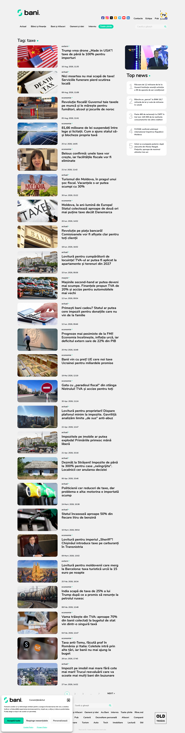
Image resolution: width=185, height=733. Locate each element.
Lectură (131, 722)
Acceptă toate (13, 720)
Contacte (138, 18)
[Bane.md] (53, 12)
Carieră (87, 717)
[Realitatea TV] (164, 15)
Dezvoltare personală (106, 717)
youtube (124, 18)
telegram (119, 18)
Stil (141, 722)
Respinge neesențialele (37, 720)
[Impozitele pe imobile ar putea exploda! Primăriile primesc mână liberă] (37, 442)
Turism (85, 722)
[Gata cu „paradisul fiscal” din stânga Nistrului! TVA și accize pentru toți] (37, 391)
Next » (112, 694)
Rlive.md (139, 712)
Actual (23, 26)
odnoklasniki (115, 18)
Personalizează (60, 720)
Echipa (148, 18)
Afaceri (125, 717)
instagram (107, 18)
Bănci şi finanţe (38, 26)
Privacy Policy (42, 727)
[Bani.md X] (111, 17)
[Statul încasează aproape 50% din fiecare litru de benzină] (37, 520)
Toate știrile (106, 26)
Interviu (92, 26)
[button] (68, 700)
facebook (103, 18)
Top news (137, 75)
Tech (105, 722)
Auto (96, 722)
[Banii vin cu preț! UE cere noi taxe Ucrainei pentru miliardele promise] (37, 365)
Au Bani (105, 712)
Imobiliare (118, 722)
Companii (138, 717)
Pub (157, 18)
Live (163, 18)
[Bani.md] (160, 718)
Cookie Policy (28, 727)
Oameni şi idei (77, 26)
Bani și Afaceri (58, 26)
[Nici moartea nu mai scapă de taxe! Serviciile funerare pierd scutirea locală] (37, 82)
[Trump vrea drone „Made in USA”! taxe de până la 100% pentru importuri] (37, 56)
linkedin (128, 18)
